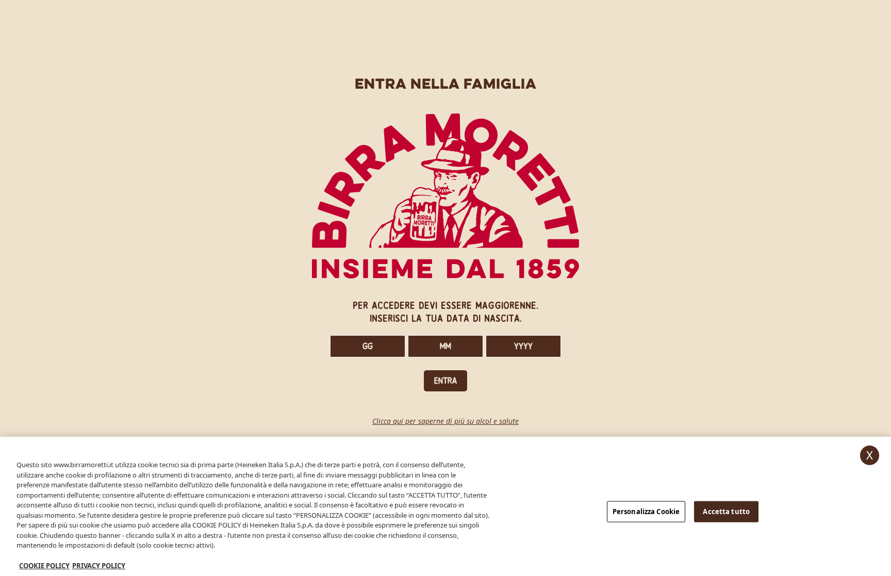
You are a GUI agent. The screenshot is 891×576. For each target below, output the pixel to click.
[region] (445, 506)
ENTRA (445, 381)
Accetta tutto (726, 511)
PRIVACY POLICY (98, 565)
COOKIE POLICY (44, 565)
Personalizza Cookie (646, 511)
